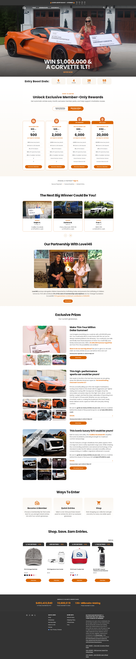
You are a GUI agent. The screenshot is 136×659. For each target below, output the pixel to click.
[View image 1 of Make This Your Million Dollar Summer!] (30, 360)
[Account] (107, 7)
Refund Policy (70, 617)
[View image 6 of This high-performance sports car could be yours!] (59, 415)
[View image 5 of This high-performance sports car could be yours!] (44, 415)
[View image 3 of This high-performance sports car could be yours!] (59, 404)
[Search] (104, 7)
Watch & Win (51, 625)
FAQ (68, 625)
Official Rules (70, 622)
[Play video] (68, 269)
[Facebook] (27, 615)
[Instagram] (29, 615)
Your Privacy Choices (56, 629)
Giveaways (51, 620)
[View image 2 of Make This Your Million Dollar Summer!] (44, 360)
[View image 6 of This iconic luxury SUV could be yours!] (59, 475)
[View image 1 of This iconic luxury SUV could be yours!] (30, 463)
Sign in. (75, 181)
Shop (49, 617)
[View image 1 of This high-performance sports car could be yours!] (30, 404)
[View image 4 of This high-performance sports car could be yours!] (30, 415)
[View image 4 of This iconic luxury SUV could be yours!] (30, 475)
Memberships (52, 622)
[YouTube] (32, 615)
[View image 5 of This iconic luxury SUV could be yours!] (44, 475)
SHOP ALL (110, 540)
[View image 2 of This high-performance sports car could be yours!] (44, 404)
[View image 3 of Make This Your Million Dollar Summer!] (59, 360)
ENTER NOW (68, 72)
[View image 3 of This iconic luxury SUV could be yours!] (59, 463)
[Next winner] (70, 235)
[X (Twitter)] (35, 615)
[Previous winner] (65, 235)
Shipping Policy (71, 620)
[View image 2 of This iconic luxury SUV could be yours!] (44, 463)
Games (50, 627)
